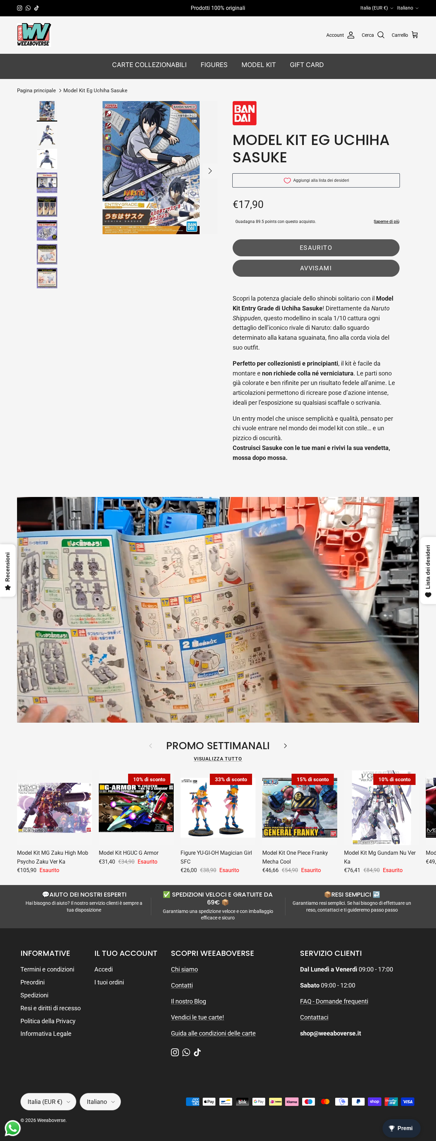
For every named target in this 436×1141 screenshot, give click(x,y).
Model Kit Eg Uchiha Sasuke (95, 90)
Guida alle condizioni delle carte (213, 1033)
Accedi (103, 969)
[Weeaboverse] (34, 35)
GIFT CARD (307, 65)
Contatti (182, 985)
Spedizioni (34, 995)
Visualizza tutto (218, 758)
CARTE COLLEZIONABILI (149, 65)
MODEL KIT (259, 65)
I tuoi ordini (109, 982)
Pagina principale (36, 90)
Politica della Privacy (48, 1021)
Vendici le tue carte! (197, 1017)
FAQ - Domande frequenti (334, 1001)
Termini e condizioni (47, 969)
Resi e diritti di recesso (50, 1008)
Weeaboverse (51, 1120)
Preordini (32, 982)
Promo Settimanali (218, 746)
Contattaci (314, 1017)
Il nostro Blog (188, 1001)
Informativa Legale (46, 1033)
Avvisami (316, 268)
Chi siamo (184, 969)
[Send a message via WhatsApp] (12, 1128)
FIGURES (214, 65)
